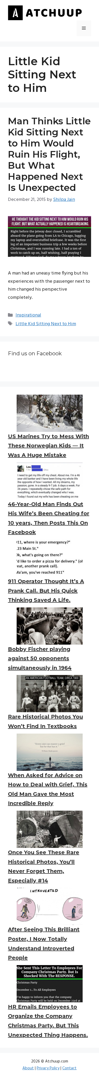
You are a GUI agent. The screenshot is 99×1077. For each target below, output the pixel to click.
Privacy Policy (48, 1068)
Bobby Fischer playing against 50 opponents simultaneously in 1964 (40, 658)
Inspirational (28, 315)
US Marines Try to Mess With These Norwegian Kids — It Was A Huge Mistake (48, 445)
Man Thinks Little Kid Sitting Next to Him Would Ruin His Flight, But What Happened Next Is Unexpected (49, 154)
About (28, 1068)
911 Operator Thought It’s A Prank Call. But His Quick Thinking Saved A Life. (46, 590)
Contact (69, 1068)
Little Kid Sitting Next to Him (46, 324)
